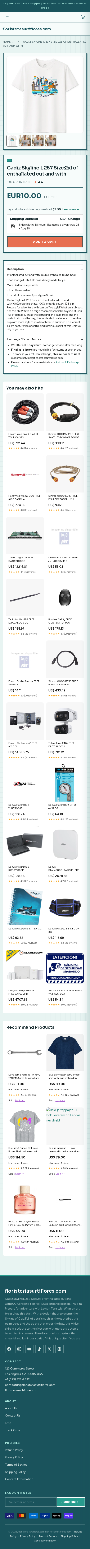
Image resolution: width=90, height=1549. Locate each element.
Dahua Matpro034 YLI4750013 (18, 806)
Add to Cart (45, 242)
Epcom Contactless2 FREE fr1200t (22, 745)
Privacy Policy (14, 1457)
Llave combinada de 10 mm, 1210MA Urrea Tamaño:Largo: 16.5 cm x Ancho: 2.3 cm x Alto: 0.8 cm (24, 1076)
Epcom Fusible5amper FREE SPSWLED (24, 683)
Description (15, 269)
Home (7, 41)
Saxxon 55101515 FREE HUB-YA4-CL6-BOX (65, 992)
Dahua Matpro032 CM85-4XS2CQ (63, 806)
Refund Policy (14, 1450)
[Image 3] (38, 140)
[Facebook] (9, 1349)
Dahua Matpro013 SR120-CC (25, 928)
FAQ (8, 1423)
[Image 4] (51, 140)
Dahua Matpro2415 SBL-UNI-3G (64, 930)
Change (74, 219)
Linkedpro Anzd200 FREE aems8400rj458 (63, 559)
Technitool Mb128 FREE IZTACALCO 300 (21, 621)
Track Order (13, 1430)
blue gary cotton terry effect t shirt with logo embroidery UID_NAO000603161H (64, 1076)
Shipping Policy (15, 1472)
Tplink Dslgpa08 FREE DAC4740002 (20, 559)
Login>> (20, 1100)
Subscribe (71, 1502)
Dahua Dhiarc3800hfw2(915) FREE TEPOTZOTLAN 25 (64, 868)
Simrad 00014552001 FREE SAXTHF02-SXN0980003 (64, 436)
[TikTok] (39, 1349)
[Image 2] (25, 140)
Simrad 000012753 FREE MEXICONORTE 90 (63, 683)
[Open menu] (7, 17)
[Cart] (82, 17)
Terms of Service (16, 1464)
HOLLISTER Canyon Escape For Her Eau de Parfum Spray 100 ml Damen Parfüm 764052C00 (24, 1223)
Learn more (70, 209)
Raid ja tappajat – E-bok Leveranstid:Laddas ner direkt (65, 1150)
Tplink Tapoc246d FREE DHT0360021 (61, 745)
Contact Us (13, 1415)
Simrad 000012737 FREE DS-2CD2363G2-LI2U (63, 497)
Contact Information (19, 1479)
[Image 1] (12, 140)
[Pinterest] (59, 1349)
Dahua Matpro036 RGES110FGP (18, 868)
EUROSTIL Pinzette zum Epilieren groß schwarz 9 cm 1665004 (64, 1223)
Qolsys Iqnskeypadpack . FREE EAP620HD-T (21, 992)
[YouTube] (29, 1349)
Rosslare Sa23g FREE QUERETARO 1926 (60, 621)
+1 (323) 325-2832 (17, 1379)
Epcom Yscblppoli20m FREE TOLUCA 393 (24, 436)
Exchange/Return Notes (24, 339)
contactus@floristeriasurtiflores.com (30, 1385)
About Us (11, 1408)
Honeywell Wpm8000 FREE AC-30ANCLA (24, 497)
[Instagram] (19, 1349)
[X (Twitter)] (49, 1349)
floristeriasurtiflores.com (27, 29)
